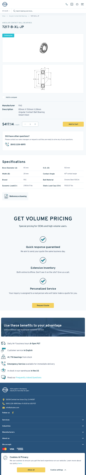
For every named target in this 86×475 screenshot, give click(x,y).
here (20, 463)
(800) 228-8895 (67, 4)
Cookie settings (56, 470)
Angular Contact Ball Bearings (18, 16)
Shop (3, 16)
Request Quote (43, 305)
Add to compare (11, 97)
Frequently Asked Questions (28, 377)
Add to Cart (73, 124)
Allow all (31, 470)
